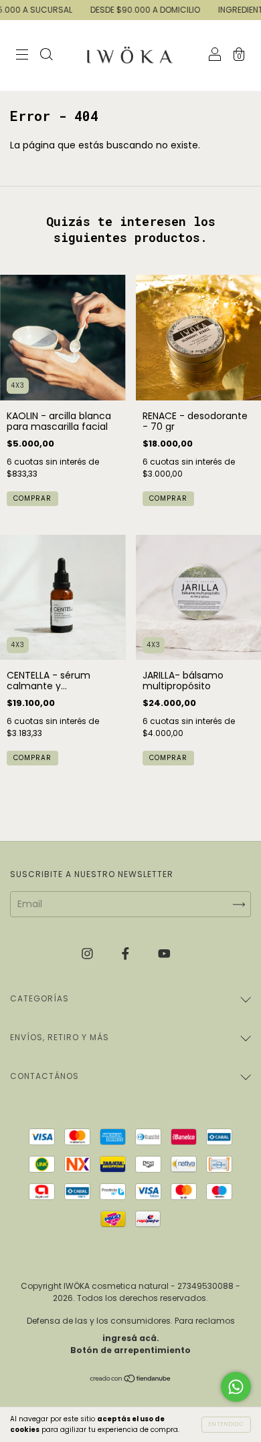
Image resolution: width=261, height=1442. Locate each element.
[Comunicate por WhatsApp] (236, 1387)
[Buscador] (46, 56)
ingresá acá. (130, 1338)
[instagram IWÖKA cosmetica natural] (88, 953)
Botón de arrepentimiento (130, 1350)
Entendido (226, 1424)
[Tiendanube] (131, 1379)
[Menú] (22, 56)
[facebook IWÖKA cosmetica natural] (126, 953)
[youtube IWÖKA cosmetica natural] (164, 953)
